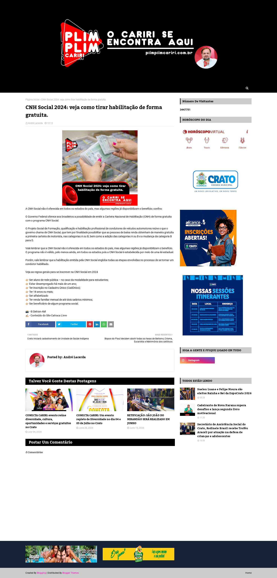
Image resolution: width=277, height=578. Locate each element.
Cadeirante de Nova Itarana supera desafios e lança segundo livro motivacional (221, 409)
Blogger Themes (70, 573)
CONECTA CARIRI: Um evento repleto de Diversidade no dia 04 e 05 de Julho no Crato (98, 419)
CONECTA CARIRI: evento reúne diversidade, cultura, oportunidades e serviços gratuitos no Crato (48, 421)
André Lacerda (35, 123)
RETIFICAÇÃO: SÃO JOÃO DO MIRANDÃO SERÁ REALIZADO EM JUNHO (148, 419)
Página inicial (32, 99)
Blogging (41, 573)
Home (248, 573)
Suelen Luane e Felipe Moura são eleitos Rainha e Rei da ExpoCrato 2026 (224, 392)
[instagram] (197, 360)
